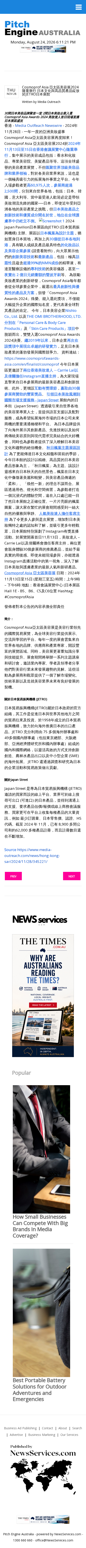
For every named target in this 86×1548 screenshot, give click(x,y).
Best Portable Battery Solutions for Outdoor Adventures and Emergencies (40, 1389)
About (62, 1428)
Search (77, 1428)
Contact (47, 1428)
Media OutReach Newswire (38, 125)
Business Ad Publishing (20, 1428)
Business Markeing (41, 1435)
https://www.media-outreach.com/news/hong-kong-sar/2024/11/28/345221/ (32, 855)
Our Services (69, 1435)
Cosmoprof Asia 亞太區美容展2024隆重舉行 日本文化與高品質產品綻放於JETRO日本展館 (50, 91)
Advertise (16, 1435)
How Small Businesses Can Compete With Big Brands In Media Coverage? (40, 1226)
